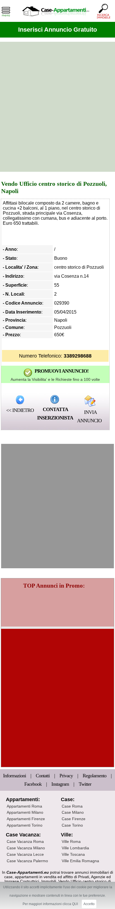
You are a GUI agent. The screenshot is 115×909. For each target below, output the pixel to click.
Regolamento (95, 775)
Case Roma (72, 806)
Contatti (43, 775)
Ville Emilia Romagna (80, 861)
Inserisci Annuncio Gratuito (57, 29)
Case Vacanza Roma (25, 841)
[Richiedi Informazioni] (54, 399)
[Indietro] (20, 399)
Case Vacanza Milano (26, 848)
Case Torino (72, 825)
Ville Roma (71, 841)
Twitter (85, 784)
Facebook (33, 784)
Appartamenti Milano (25, 812)
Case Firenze (73, 819)
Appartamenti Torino (24, 825)
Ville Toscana (73, 854)
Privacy (66, 775)
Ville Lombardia (75, 848)
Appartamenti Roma (24, 806)
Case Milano (73, 812)
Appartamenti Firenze (26, 819)
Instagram (60, 784)
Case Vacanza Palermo (27, 861)
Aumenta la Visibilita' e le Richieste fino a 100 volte (55, 379)
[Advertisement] (57, 106)
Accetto (89, 904)
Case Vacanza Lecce (25, 854)
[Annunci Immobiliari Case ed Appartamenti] (55, 18)
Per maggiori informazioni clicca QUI (50, 904)
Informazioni (15, 775)
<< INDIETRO (20, 410)
